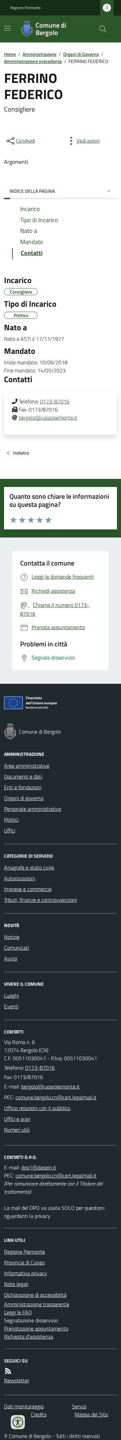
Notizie (11, 937)
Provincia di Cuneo (24, 1262)
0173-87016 (55, 401)
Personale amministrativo (32, 809)
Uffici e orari (17, 1119)
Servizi (79, 1406)
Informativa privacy (25, 1273)
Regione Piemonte (25, 8)
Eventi (11, 1006)
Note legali (16, 1284)
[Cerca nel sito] (100, 29)
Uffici (9, 830)
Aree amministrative (26, 766)
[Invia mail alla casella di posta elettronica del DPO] (38, 1167)
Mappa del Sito (91, 1414)
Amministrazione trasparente (36, 1304)
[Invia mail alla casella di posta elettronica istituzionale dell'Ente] (50, 1086)
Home (10, 54)
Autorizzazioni (19, 878)
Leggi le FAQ (18, 1312)
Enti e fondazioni (22, 787)
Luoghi (11, 995)
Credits (38, 1414)
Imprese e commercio (27, 889)
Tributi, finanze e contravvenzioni (40, 900)
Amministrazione (39, 54)
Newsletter (16, 1380)
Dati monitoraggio (24, 1406)
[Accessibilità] (17, 1422)
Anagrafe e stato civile (29, 867)
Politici (11, 820)
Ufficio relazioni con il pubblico (37, 1108)
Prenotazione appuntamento (36, 1328)
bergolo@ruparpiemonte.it (48, 417)
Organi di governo (23, 798)
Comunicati (16, 948)
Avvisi (10, 958)
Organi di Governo (81, 54)
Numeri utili (17, 1130)
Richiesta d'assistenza (28, 1336)
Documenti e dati (23, 776)
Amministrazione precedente (33, 61)
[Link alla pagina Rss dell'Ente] (8, 1371)
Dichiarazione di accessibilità (35, 1295)
